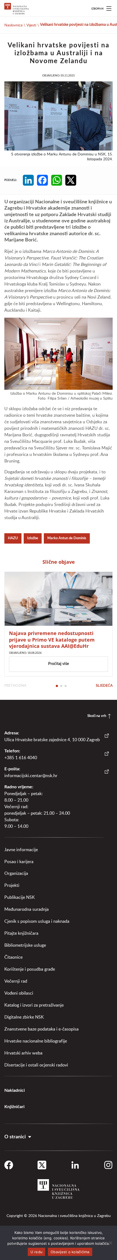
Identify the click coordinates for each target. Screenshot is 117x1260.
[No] (110, 1243)
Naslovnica (13, 24)
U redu (36, 1252)
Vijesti (31, 24)
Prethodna (15, 686)
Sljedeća (104, 686)
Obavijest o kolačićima (70, 1252)
